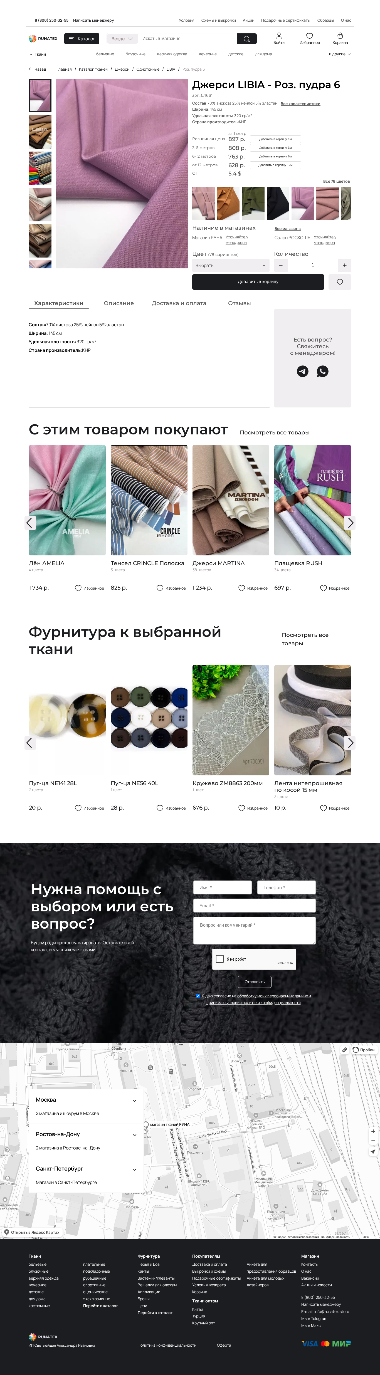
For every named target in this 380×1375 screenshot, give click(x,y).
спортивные (94, 1284)
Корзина (340, 42)
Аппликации (149, 1291)
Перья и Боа (149, 1264)
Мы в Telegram (314, 1318)
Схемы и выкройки (218, 20)
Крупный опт (203, 1322)
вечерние (208, 53)
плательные (94, 1264)
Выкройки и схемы (209, 1271)
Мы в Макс (311, 1325)
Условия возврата (209, 1284)
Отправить (255, 981)
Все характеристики (300, 103)
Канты (143, 1271)
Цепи (142, 1305)
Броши (144, 1298)
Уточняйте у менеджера (237, 239)
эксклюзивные (96, 1298)
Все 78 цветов (336, 181)
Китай (197, 1309)
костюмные (39, 1305)
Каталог (86, 39)
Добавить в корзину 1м (275, 139)
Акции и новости (316, 1284)
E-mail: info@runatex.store (325, 1311)
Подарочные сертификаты (285, 20)
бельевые (105, 53)
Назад (40, 69)
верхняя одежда (172, 53)
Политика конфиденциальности (167, 1345)
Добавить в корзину (258, 281)
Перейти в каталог (100, 1305)
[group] (67, 518)
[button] (30, 523)
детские (235, 53)
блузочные (135, 53)
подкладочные (96, 1271)
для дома (263, 53)
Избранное (310, 42)
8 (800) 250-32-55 (51, 20)
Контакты (309, 1264)
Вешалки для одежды (157, 1284)
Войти (279, 42)
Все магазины (288, 228)
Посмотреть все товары (275, 432)
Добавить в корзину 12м (275, 165)
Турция (198, 1316)
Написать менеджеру (93, 20)
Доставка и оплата (209, 1264)
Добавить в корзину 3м (275, 147)
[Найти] (247, 38)
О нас (306, 1271)
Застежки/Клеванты (156, 1278)
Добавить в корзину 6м (275, 156)
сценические (95, 1291)
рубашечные (94, 1278)
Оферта (224, 1345)
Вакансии (310, 1278)
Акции (248, 20)
